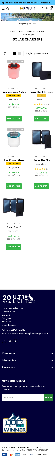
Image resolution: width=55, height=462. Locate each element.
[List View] (19, 53)
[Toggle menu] (3, 8)
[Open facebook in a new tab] (4, 341)
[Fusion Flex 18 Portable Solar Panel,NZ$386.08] (14, 206)
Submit (48, 397)
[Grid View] (14, 53)
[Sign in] (47, 8)
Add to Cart (41, 118)
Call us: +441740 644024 (13, 330)
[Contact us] (43, 8)
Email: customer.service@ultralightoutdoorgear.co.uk (25, 333)
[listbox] (38, 53)
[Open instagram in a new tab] (10, 341)
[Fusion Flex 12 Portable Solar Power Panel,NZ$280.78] (41, 139)
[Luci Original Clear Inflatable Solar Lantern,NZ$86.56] (14, 139)
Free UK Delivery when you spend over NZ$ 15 (27, 3)
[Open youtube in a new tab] (15, 341)
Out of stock (13, 118)
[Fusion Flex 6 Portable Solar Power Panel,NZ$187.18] (41, 71)
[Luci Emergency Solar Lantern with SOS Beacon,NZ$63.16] (14, 71)
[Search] (7, 8)
